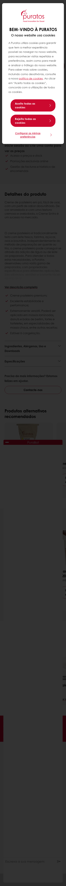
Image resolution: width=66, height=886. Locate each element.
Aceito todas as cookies (25, 105)
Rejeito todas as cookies (25, 121)
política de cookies (31, 78)
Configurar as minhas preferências (27, 134)
